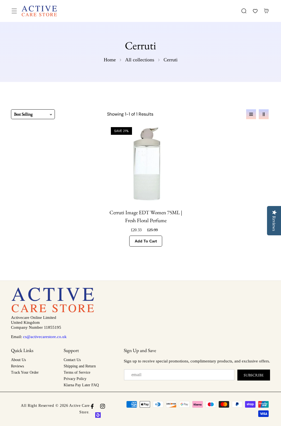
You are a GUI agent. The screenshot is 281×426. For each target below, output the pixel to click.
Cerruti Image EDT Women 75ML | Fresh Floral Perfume (145, 216)
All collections (139, 59)
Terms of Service (77, 372)
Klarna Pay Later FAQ (81, 385)
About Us (18, 360)
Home (110, 59)
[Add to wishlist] (178, 154)
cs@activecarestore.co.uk (45, 336)
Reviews (17, 366)
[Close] (47, 395)
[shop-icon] (98, 415)
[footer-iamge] (52, 311)
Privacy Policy (75, 379)
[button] (14, 11)
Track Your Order (25, 372)
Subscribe (254, 375)
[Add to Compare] (178, 132)
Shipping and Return (80, 366)
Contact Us (72, 360)
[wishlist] (255, 11)
